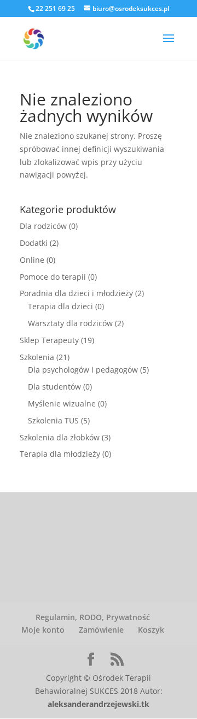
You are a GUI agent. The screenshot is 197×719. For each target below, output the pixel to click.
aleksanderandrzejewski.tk (98, 704)
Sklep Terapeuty (49, 340)
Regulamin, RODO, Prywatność (93, 617)
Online (32, 260)
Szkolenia (37, 357)
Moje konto (43, 629)
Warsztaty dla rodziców (70, 323)
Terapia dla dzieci (60, 306)
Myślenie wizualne (62, 403)
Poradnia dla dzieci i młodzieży (76, 293)
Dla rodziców (43, 226)
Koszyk (151, 629)
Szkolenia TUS (53, 420)
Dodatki (34, 243)
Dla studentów (54, 386)
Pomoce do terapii (53, 277)
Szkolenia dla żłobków (60, 437)
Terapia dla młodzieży (60, 454)
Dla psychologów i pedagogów (83, 369)
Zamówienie (101, 629)
